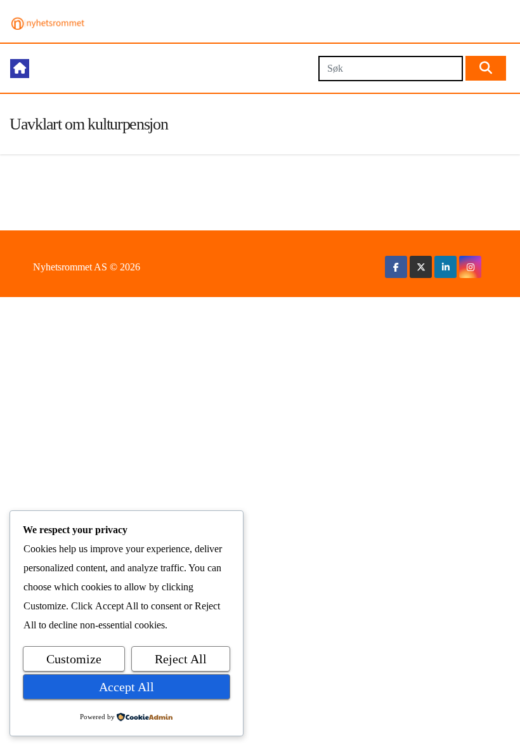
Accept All (126, 687)
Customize (73, 659)
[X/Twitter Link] (421, 266)
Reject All (181, 659)
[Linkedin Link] (446, 266)
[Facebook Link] (396, 266)
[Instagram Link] (470, 266)
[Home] (19, 68)
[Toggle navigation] (173, 68)
